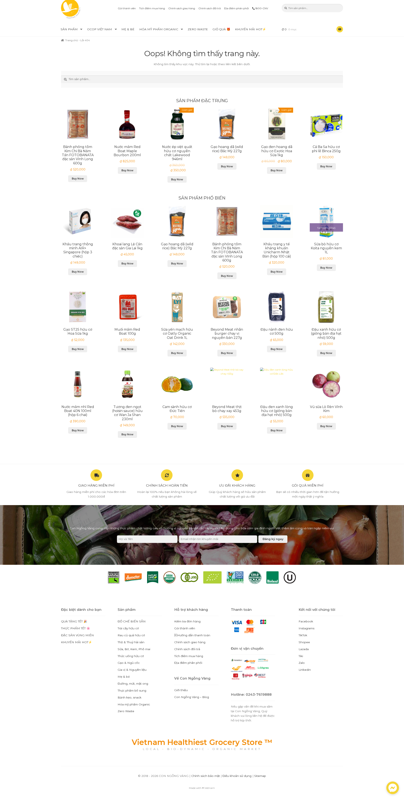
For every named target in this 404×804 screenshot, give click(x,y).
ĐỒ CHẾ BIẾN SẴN (132, 621)
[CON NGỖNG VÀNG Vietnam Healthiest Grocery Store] (77, 9)
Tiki (301, 656)
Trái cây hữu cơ (128, 628)
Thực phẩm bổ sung (132, 690)
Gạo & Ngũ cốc (129, 662)
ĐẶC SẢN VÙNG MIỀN (77, 635)
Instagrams (306, 628)
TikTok (303, 635)
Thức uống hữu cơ (131, 656)
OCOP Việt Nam (99, 29)
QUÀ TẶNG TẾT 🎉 (74, 621)
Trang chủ (71, 40)
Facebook (306, 621)
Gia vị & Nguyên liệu (132, 669)
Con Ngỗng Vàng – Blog (191, 697)
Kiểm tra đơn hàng (187, 621)
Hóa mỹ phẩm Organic (158, 29)
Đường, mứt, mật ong (133, 683)
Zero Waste (198, 29)
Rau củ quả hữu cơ (131, 635)
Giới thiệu (181, 690)
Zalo (302, 662)
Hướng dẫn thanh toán (192, 635)
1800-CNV (261, 8)
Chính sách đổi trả (209, 8)
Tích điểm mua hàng (152, 8)
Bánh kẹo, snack (129, 697)
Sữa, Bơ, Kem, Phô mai (134, 649)
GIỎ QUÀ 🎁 (221, 29)
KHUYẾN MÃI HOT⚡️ (250, 29)
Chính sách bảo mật (205, 776)
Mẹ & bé (127, 29)
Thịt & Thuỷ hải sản (131, 642)
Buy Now (78, 178)
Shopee (304, 642)
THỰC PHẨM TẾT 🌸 (75, 628)
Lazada (304, 649)
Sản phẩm (69, 29)
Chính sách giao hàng (181, 8)
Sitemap (260, 776)
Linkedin (305, 669)
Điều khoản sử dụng (236, 776)
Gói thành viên (127, 8)
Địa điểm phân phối (236, 8)
